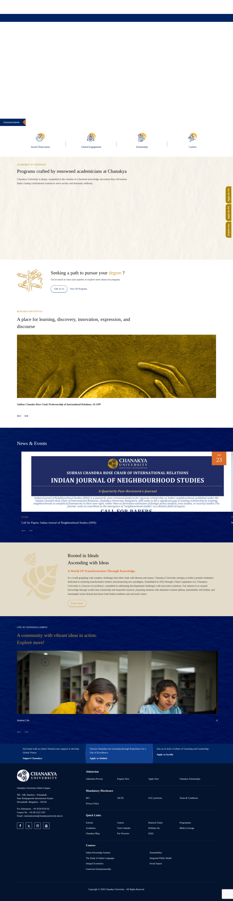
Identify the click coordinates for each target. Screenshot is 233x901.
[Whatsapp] (191, 7)
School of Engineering (192, 242)
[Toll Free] (198, 7)
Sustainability (156, 852)
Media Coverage (187, 828)
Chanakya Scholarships (190, 779)
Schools (89, 822)
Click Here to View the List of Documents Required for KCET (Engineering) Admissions (136, 120)
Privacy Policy (92, 803)
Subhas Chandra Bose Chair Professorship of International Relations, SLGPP (59, 404)
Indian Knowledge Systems (98, 852)
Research (119, 33)
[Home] (37, 775)
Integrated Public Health (161, 858)
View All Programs (78, 289)
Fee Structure (123, 833)
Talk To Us (59, 289)
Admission (82, 33)
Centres (120, 822)
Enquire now (228, 229)
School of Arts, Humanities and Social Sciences (88, 230)
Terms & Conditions (189, 798)
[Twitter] (169, 7)
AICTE (120, 798)
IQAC (151, 833)
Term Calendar (123, 828)
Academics (91, 828)
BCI (88, 798)
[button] (13, 87)
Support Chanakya (32, 758)
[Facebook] (161, 7)
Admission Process (94, 779)
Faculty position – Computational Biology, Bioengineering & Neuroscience (37, 120)
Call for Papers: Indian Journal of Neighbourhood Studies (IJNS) (58, 522)
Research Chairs (155, 822)
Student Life (23, 720)
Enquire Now (123, 779)
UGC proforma (155, 798)
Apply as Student (98, 758)
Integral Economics (94, 863)
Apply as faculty (165, 754)
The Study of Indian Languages (100, 858)
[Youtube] (183, 7)
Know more (77, 603)
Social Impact (156, 863)
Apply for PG (228, 212)
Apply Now (153, 779)
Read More (63, 242)
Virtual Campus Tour (142, 33)
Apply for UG (228, 194)
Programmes (185, 822)
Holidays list (154, 828)
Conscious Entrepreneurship (98, 869)
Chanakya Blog (93, 833)
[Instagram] (176, 7)
